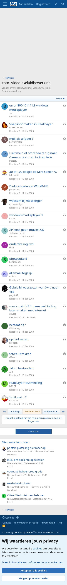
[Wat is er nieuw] (55, 4)
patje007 (13, 295)
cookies (37, 548)
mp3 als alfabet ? (21, 139)
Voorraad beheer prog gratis (24, 471)
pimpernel (14, 189)
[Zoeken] (62, 4)
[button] (17, 518)
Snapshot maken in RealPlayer (31, 124)
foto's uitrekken (20, 354)
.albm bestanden (21, 368)
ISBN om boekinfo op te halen (25, 459)
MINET (12, 386)
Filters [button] (59, 98)
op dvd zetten (19, 339)
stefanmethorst (17, 233)
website (13, 276)
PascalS (13, 160)
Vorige (16, 411)
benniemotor (15, 141)
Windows (12, 454)
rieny (11, 247)
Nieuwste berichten (16, 442)
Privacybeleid (48, 522)
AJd (11, 371)
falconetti (14, 175)
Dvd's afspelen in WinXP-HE (28, 186)
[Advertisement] (33, 43)
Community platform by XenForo (31, 532)
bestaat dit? (17, 325)
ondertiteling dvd (21, 244)
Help (60, 522)
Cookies (9, 517)
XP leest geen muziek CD (26, 230)
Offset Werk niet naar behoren (25, 495)
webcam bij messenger (25, 201)
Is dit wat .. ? (17, 397)
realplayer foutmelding (25, 383)
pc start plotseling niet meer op (26, 448)
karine (12, 218)
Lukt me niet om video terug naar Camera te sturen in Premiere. (33, 155)
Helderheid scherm (19, 483)
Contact (7, 522)
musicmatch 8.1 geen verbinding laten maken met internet (32, 308)
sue (11, 113)
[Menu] (5, 4)
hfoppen (13, 342)
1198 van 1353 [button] (32, 411)
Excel (10, 466)
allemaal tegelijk (20, 273)
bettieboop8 (15, 261)
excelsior (13, 400)
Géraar (12, 357)
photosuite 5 (18, 259)
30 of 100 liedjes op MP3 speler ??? (33, 172)
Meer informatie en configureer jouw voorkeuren (32, 562)
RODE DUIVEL (16, 127)
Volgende (49, 411)
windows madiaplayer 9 (26, 215)
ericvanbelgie (16, 204)
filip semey (14, 328)
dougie (12, 313)
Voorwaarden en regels (26, 522)
